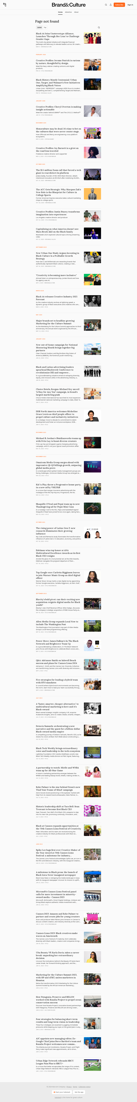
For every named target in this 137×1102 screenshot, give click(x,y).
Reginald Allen (46, 93)
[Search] (106, 5)
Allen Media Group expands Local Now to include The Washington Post (57, 623)
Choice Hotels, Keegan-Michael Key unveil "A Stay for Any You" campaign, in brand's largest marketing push (57, 392)
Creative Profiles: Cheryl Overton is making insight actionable (58, 108)
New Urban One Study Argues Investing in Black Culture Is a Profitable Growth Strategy (57, 256)
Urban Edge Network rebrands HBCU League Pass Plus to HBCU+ (55, 1062)
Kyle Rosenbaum (47, 71)
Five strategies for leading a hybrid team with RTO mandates (57, 681)
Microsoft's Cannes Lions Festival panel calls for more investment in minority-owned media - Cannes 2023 (56, 894)
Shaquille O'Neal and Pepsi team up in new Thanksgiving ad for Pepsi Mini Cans (58, 505)
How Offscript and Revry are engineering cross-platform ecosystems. (56, 135)
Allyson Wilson (50, 1010)
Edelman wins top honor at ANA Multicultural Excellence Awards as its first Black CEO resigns (58, 553)
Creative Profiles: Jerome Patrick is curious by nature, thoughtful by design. (58, 62)
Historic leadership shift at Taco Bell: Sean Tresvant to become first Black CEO (57, 808)
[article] (68, 41)
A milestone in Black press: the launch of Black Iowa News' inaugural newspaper (56, 873)
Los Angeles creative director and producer (52, 217)
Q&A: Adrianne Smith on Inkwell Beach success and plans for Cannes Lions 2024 (56, 661)
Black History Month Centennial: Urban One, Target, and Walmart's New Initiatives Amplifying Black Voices (58, 83)
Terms (75, 1087)
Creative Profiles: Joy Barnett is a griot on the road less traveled (57, 149)
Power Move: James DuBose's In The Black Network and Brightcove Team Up (57, 642)
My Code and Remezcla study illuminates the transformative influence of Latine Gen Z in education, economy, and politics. (58, 538)
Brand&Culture (46, 46)
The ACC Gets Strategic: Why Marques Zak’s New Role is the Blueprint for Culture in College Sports (58, 192)
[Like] (37, 73)
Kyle (46, 307)
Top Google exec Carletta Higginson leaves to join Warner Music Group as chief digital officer (58, 575)
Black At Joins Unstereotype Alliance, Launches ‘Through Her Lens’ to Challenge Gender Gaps (57, 36)
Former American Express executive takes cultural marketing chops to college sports (58, 199)
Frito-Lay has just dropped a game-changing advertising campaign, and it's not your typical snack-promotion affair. (57, 445)
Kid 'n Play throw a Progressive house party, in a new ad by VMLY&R (58, 486)
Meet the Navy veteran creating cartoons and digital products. (55, 67)
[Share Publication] (111, 5)
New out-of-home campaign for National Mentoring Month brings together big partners (57, 348)
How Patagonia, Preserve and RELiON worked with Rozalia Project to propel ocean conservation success (58, 1000)
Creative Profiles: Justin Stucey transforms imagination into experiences (58, 213)
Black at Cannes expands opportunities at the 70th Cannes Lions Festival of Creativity (58, 827)
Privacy (69, 1087)
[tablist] (42, 27)
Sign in (130, 5)
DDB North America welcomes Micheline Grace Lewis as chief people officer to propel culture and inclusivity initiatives (57, 414)
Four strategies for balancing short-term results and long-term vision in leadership (58, 1020)
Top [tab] (45, 27)
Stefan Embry (49, 139)
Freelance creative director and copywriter (51, 154)
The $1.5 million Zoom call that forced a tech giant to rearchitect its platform (58, 171)
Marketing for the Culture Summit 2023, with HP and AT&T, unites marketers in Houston (56, 977)
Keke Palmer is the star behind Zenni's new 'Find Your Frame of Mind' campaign (58, 788)
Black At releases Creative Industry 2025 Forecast (56, 298)
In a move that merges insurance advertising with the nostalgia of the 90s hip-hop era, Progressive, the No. (55, 491)
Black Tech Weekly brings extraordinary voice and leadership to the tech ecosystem (58, 749)
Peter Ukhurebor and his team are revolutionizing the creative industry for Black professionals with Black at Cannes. (55, 832)
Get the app (79, 1092)
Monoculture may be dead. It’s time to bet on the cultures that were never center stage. (58, 130)
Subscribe (119, 5)
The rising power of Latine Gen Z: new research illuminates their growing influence (55, 531)
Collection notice (84, 1087)
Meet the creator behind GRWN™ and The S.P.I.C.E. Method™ (58, 112)
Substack (58, 1097)
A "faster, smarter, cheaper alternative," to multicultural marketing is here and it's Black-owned (57, 707)
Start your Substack (63, 1092)
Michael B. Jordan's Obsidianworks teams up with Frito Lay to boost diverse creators (58, 439)
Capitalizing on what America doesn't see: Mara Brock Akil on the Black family (57, 230)
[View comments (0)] (52, 49)
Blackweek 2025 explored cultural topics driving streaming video (57, 236)
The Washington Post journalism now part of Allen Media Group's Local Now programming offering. (57, 628)
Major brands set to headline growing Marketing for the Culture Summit (55, 322)
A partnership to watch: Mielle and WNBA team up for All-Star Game (57, 769)
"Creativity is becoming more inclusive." (56, 275)
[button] (60, 12)
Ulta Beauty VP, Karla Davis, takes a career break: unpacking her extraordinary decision (57, 955)
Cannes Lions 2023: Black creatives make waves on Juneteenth (57, 934)
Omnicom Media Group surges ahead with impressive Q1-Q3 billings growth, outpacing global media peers (58, 465)
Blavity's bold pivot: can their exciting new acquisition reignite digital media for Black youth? (58, 602)
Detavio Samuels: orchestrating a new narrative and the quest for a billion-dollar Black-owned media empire (58, 729)
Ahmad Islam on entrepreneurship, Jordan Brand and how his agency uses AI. (57, 279)
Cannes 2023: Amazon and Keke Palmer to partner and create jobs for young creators (58, 915)
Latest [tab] (39, 27)
